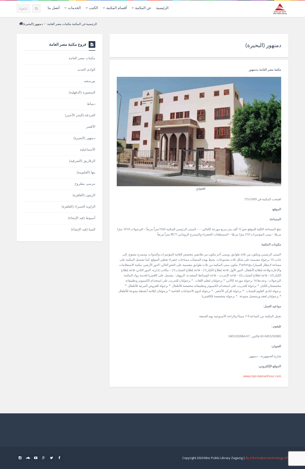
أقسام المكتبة (116, 7)
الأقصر (90, 126)
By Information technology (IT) (267, 458)
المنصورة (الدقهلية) (82, 92)
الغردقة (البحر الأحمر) (80, 115)
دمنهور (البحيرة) (263, 45)
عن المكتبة (143, 7)
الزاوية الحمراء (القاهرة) (78, 206)
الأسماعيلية (87, 149)
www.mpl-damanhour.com (262, 376)
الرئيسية (162, 7)
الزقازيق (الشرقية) (82, 160)
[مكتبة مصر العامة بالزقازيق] (280, 8)
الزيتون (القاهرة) (84, 195)
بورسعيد (89, 80)
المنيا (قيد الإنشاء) (83, 229)
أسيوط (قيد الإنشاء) (81, 217)
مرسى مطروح (85, 183)
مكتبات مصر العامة (59, 24)
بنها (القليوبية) (86, 172)
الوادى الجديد (86, 69)
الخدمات (74, 7)
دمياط (91, 103)
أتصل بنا (54, 7)
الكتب (93, 7)
